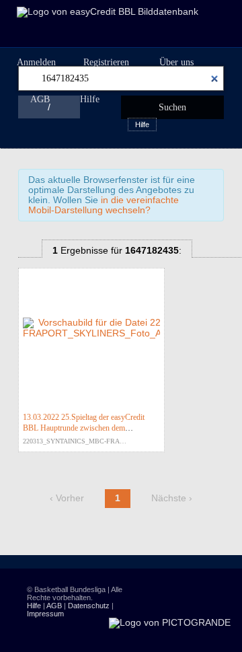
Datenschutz (89, 606)
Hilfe (89, 99)
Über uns (176, 62)
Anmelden (36, 62)
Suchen (172, 107)
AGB (40, 99)
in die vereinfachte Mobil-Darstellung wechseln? (103, 205)
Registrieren (106, 62)
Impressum (45, 614)
